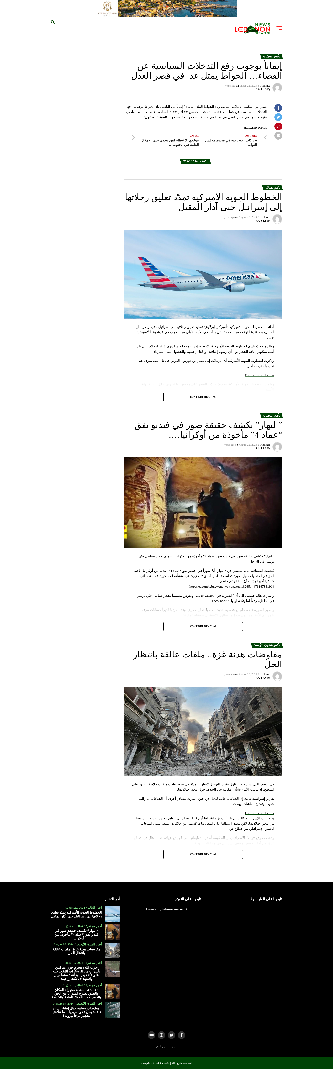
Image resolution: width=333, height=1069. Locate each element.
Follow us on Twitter (259, 813)
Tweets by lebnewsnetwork (166, 909)
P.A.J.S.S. (261, 89)
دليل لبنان (161, 1046)
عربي (174, 1046)
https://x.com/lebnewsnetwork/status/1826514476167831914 (231, 586)
